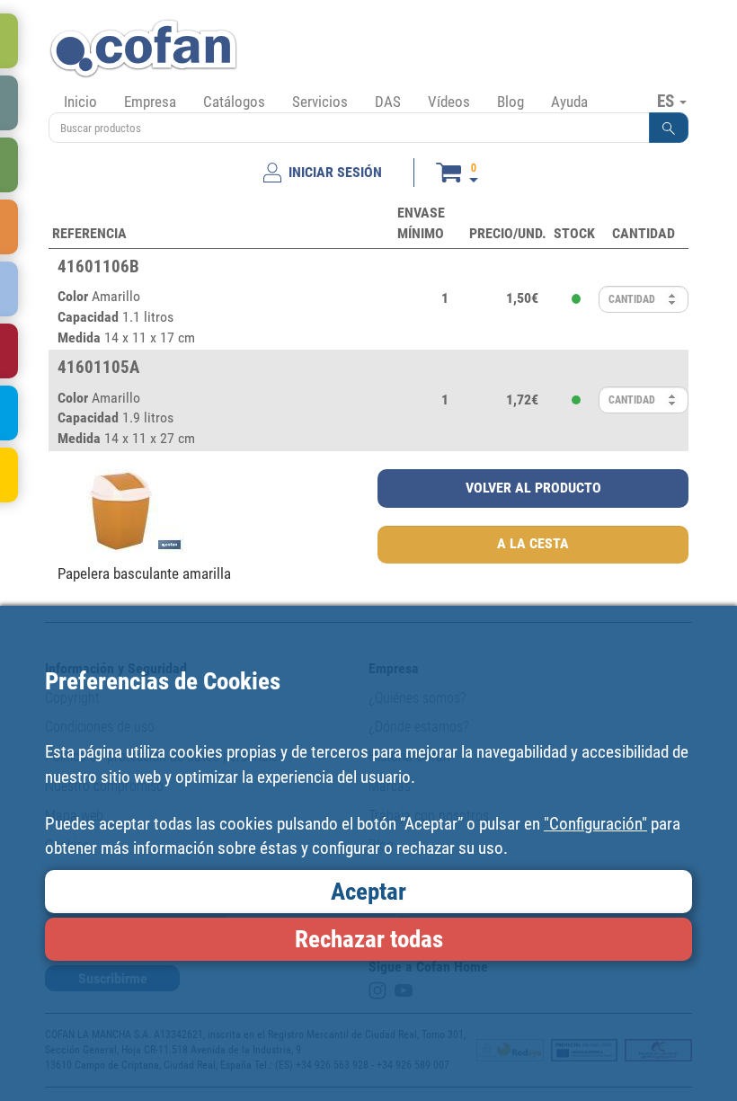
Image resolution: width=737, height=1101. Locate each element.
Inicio (80, 102)
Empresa (150, 102)
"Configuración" (595, 823)
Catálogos (234, 102)
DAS (388, 102)
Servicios (320, 102)
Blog (510, 102)
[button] (668, 127)
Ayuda (569, 102)
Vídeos (449, 102)
